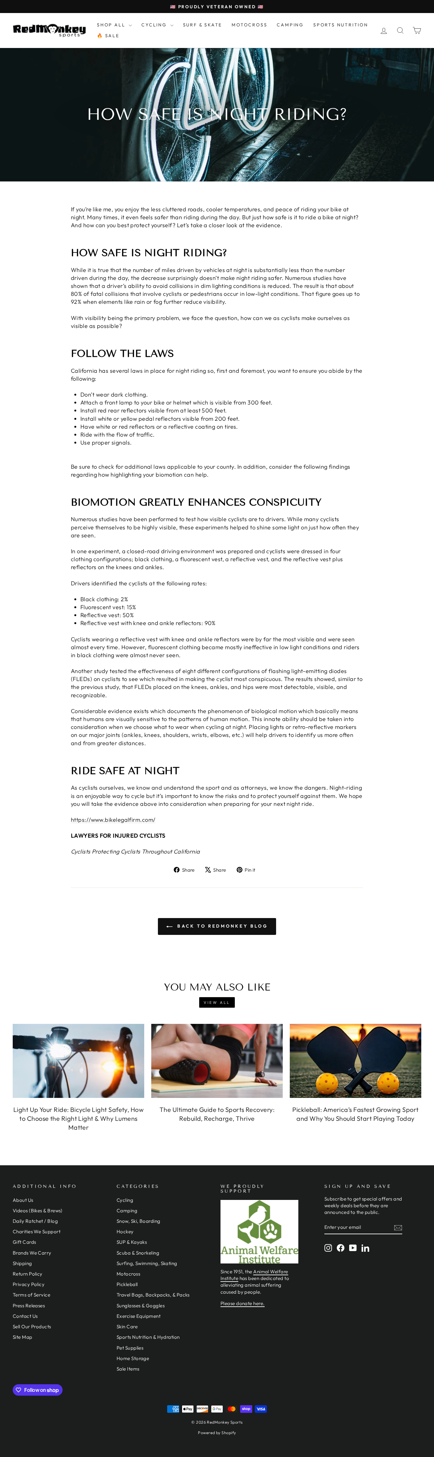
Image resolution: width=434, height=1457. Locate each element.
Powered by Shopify (217, 1432)
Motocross (128, 1274)
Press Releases (29, 1306)
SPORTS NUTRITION (340, 25)
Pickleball (127, 1284)
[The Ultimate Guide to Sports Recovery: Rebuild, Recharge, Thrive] (217, 1061)
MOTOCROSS (249, 25)
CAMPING (290, 25)
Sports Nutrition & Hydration (148, 1337)
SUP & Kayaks (132, 1242)
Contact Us (25, 1316)
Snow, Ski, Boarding (138, 1221)
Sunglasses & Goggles (141, 1306)
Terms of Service (31, 1295)
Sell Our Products (32, 1327)
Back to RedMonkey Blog (221, 926)
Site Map (22, 1337)
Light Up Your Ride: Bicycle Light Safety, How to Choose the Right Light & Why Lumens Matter (78, 1118)
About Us (23, 1200)
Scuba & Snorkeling (138, 1253)
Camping (127, 1211)
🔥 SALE (108, 35)
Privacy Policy (28, 1284)
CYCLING (154, 25)
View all (217, 1002)
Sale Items (128, 1369)
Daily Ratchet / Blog (35, 1221)
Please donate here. (242, 1303)
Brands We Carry (32, 1253)
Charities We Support (36, 1232)
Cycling (125, 1200)
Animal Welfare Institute (254, 1275)
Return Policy (28, 1274)
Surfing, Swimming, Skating (147, 1263)
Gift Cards (24, 1242)
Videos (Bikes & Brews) (38, 1211)
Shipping (22, 1263)
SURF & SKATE (202, 25)
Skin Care (127, 1327)
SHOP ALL (112, 25)
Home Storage (133, 1358)
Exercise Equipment (138, 1316)
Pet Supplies (130, 1348)
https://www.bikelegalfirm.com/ (113, 819)
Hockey (125, 1232)
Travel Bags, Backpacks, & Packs (153, 1295)
